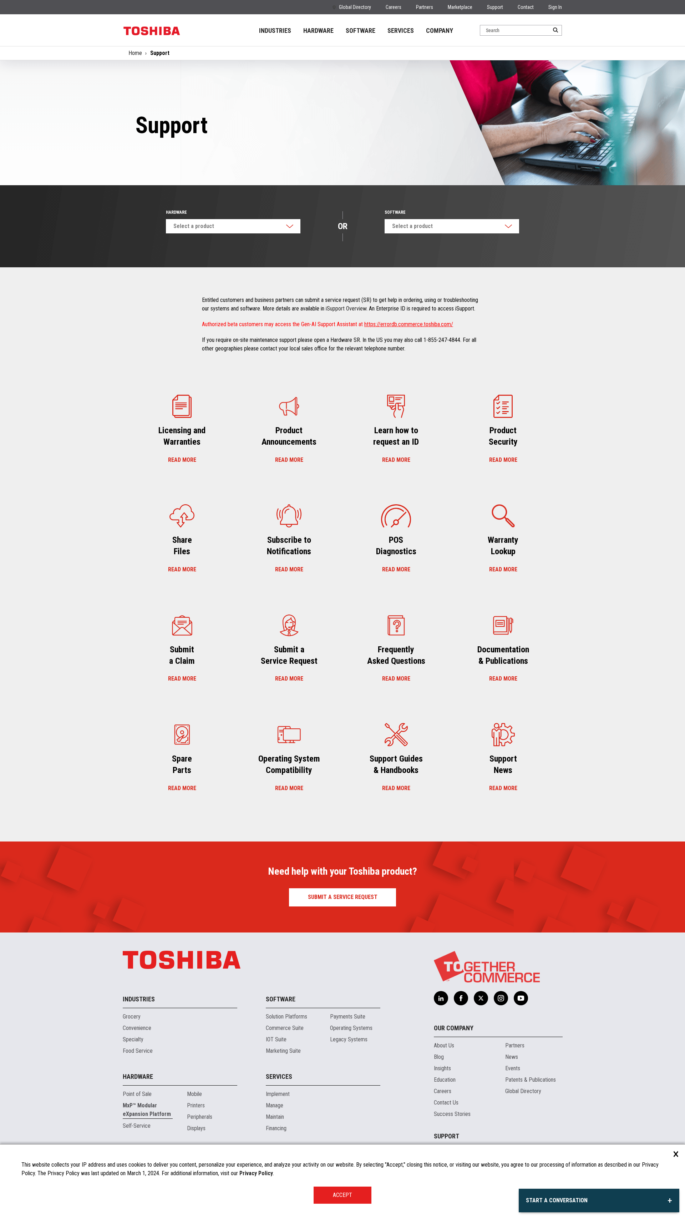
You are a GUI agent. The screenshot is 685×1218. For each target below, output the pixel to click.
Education (445, 1079)
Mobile (194, 1094)
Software (395, 212)
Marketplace (460, 7)
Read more (182, 460)
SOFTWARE (360, 30)
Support (495, 7)
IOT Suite (276, 1039)
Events (512, 1068)
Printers (196, 1105)
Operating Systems (351, 1028)
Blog (439, 1056)
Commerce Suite (285, 1028)
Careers (393, 7)
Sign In (555, 7)
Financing (276, 1128)
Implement (278, 1094)
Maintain (275, 1116)
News (511, 1056)
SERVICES (400, 30)
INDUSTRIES (275, 30)
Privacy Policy (256, 1173)
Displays (196, 1128)
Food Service (138, 1050)
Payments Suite (347, 1016)
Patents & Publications (530, 1079)
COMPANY (439, 30)
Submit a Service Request (342, 897)
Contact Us (446, 1102)
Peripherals (199, 1116)
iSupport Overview (346, 308)
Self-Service (137, 1125)
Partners (424, 7)
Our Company (453, 1028)
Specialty (133, 1039)
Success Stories (452, 1114)
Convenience (137, 1028)
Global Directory (355, 7)
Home (135, 53)
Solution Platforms (286, 1016)
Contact (526, 7)
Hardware (176, 212)
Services (279, 1076)
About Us (444, 1045)
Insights (442, 1068)
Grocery (132, 1016)
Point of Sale (137, 1094)
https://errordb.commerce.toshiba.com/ (408, 324)
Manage (274, 1105)
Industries (139, 999)
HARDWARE (318, 30)
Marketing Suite (283, 1050)
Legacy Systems (348, 1039)
